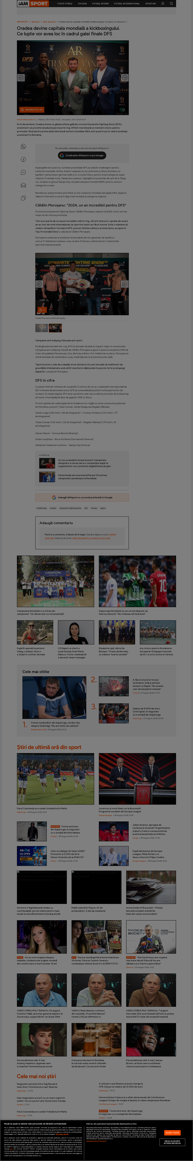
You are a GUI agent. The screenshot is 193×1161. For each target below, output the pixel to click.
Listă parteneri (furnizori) (96, 1141)
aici (11, 1149)
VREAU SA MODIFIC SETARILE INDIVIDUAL (172, 1142)
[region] (96, 1140)
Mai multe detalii (62, 1134)
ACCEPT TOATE (172, 1133)
